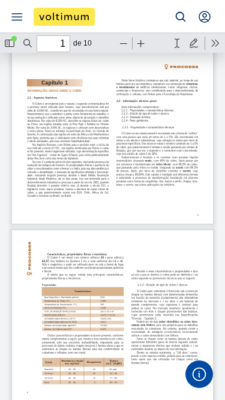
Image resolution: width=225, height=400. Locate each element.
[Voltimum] (64, 17)
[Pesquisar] (180, 17)
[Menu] (17, 17)
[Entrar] (204, 17)
